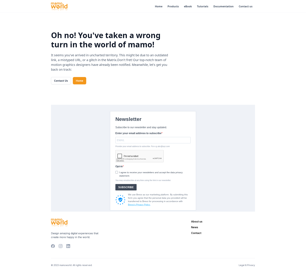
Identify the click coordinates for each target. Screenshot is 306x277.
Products (173, 6)
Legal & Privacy (247, 265)
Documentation (223, 6)
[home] (59, 6)
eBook (188, 6)
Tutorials (202, 6)
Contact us (245, 6)
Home (158, 6)
